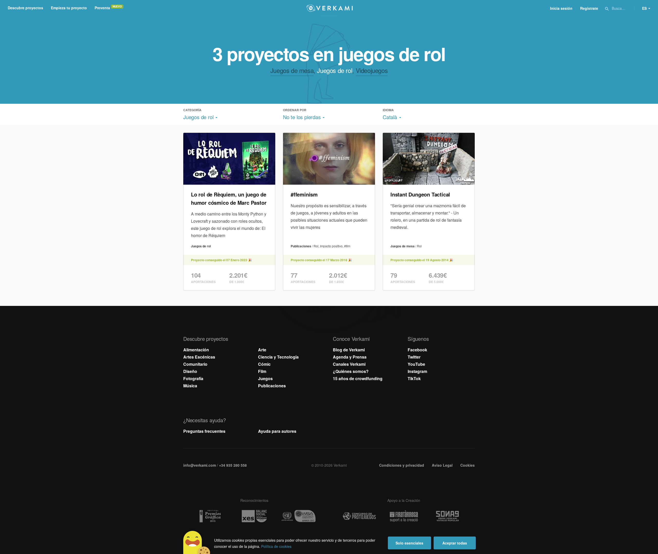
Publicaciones (272, 386)
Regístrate (589, 8)
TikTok (414, 378)
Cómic (264, 364)
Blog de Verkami (349, 350)
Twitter (414, 357)
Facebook (417, 350)
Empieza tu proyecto (69, 7)
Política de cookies (276, 546)
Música (190, 386)
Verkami (329, 8)
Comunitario (195, 364)
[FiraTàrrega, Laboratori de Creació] (404, 516)
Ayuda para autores (277, 431)
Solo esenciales (409, 543)
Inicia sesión (561, 8)
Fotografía (193, 378)
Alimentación (196, 350)
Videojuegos (372, 70)
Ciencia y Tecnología (278, 357)
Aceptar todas (454, 543)
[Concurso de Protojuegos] (359, 516)
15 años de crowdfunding (357, 378)
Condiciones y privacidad (401, 465)
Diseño (190, 371)
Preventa (102, 7)
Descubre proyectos (25, 7)
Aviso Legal (442, 465)
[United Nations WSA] (298, 516)
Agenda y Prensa (350, 357)
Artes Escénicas (199, 357)
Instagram (417, 371)
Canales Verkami (349, 364)
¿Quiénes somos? (351, 371)
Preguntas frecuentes (204, 431)
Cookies (467, 465)
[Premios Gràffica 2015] (210, 516)
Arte (262, 350)
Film (262, 371)
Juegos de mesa (292, 70)
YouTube (416, 364)
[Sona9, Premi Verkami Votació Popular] (448, 516)
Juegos (265, 378)
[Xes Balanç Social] (254, 516)
